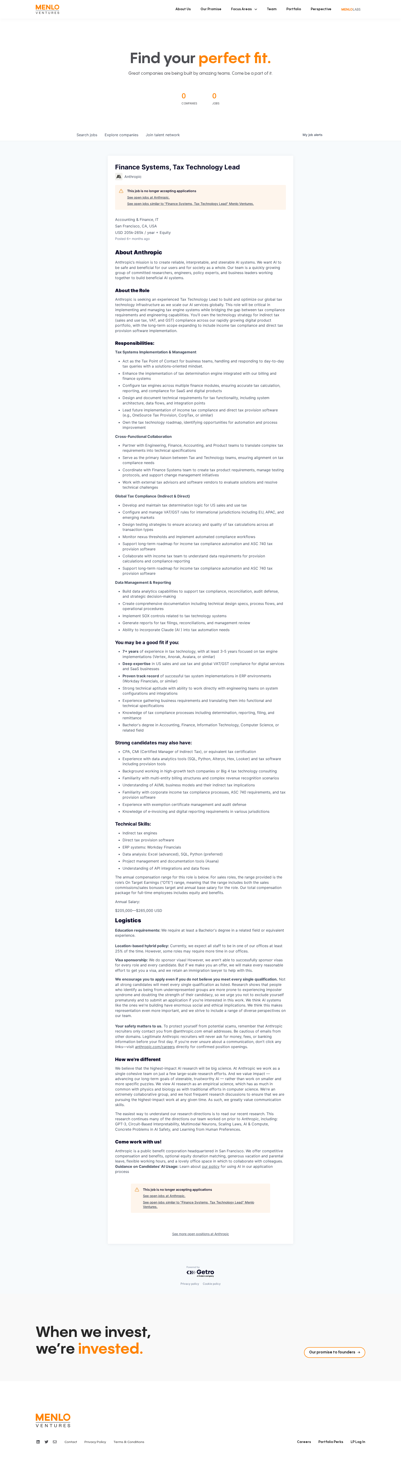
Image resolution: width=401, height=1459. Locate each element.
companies (121, 134)
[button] (244, 9)
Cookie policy (212, 1283)
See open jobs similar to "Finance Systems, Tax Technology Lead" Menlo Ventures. (190, 204)
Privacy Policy (95, 1442)
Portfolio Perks (330, 1442)
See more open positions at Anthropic (200, 1234)
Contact (71, 1442)
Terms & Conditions (128, 1442)
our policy (211, 1166)
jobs (87, 134)
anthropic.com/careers (155, 1046)
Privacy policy (190, 1283)
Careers (304, 1442)
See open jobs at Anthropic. (148, 197)
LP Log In (358, 1442)
